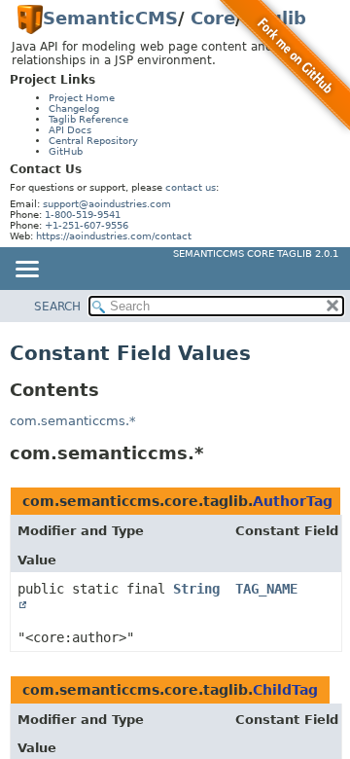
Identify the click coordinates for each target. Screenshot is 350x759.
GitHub (66, 151)
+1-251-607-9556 (86, 225)
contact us (190, 187)
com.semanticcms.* (73, 421)
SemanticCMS (110, 18)
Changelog (74, 108)
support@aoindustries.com (107, 204)
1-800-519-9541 (83, 214)
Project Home (82, 97)
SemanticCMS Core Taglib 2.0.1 (255, 253)
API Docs (70, 130)
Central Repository (93, 140)
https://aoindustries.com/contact (114, 236)
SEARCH (57, 306)
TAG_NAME (266, 588)
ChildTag (285, 690)
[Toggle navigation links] (26, 270)
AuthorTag (292, 501)
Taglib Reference (88, 119)
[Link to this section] (217, 453)
